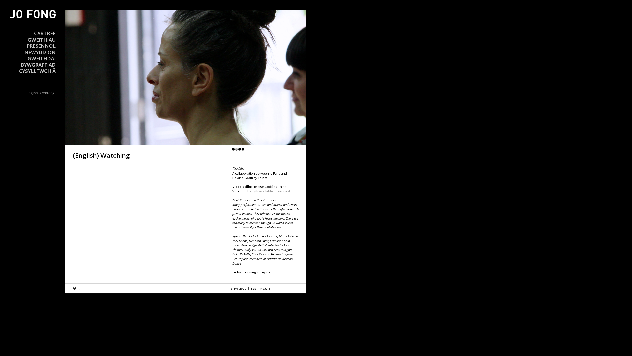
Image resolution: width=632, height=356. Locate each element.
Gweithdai (42, 58)
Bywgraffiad (38, 64)
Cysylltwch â (37, 71)
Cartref (45, 33)
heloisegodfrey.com (258, 272)
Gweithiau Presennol (41, 42)
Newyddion (40, 52)
